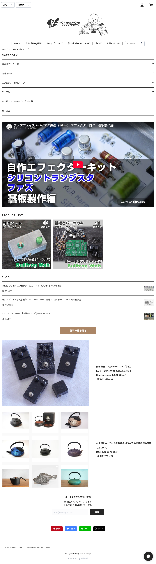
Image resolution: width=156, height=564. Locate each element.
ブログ (98, 43)
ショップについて (55, 43)
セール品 (6, 110)
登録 (97, 512)
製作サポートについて (79, 43)
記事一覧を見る (78, 330)
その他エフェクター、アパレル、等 (17, 101)
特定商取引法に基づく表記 (38, 547)
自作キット (17, 49)
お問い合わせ (113, 43)
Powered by (74, 558)
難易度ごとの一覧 (10, 64)
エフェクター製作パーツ (13, 82)
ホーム (17, 43)
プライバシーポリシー (13, 547)
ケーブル (6, 92)
